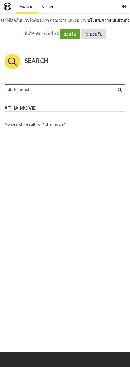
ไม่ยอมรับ (93, 34)
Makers (26, 7)
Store (48, 7)
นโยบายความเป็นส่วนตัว (108, 20)
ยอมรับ (69, 34)
